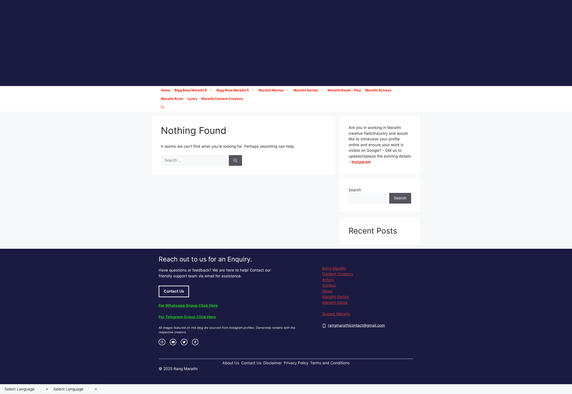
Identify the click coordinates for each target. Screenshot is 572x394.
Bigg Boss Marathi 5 (233, 90)
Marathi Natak (335, 302)
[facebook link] (195, 342)
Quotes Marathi (336, 314)
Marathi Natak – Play (344, 90)
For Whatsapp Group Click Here (188, 305)
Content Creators (337, 274)
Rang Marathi (334, 268)
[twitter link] (184, 342)
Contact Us (174, 291)
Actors (328, 280)
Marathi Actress (378, 90)
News (327, 291)
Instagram (361, 162)
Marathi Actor (172, 99)
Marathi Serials (305, 90)
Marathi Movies (271, 90)
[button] (162, 107)
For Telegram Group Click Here (187, 317)
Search (355, 190)
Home (165, 90)
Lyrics (192, 99)
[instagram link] (162, 342)
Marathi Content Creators (222, 99)
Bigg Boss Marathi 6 (191, 90)
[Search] (235, 160)
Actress (329, 285)
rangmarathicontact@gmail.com (356, 325)
